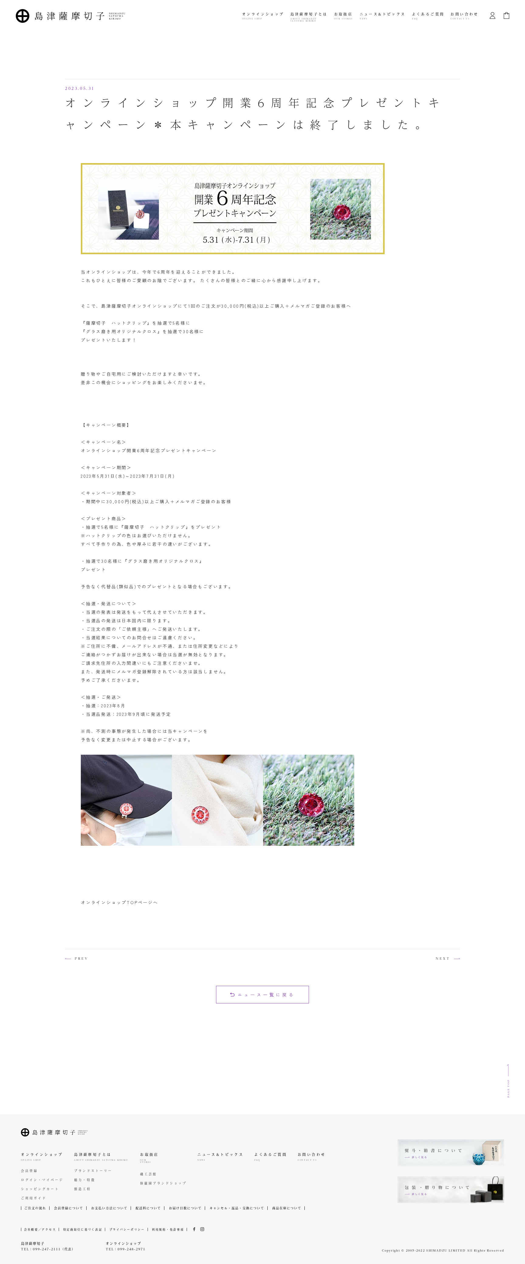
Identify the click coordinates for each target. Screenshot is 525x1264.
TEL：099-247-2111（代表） (48, 1249)
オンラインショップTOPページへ (119, 902)
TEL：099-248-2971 (126, 1249)
